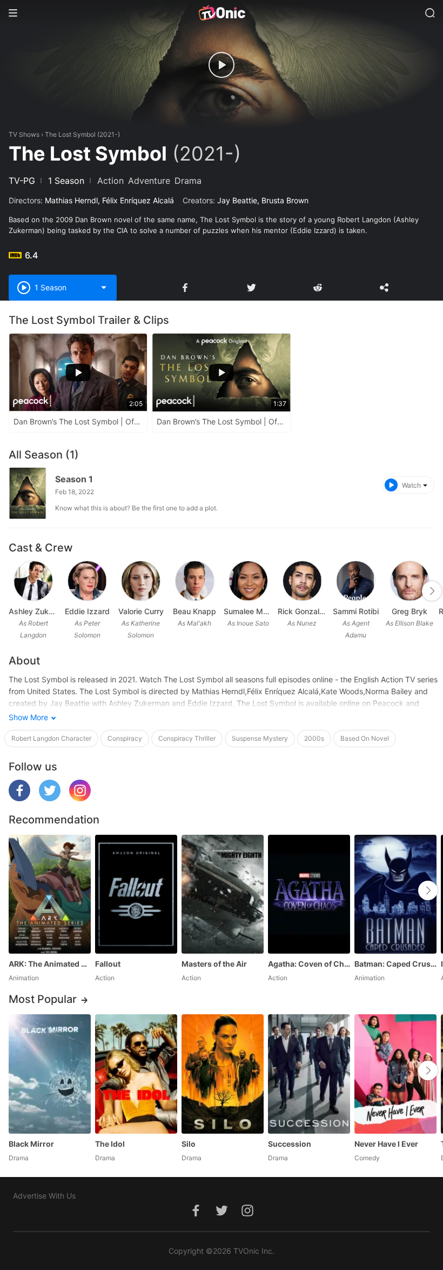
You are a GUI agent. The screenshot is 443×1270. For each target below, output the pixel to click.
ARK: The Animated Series (50, 963)
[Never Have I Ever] (395, 1073)
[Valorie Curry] (140, 581)
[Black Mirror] (50, 1073)
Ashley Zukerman (33, 611)
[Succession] (309, 1073)
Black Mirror (31, 1143)
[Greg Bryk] (409, 581)
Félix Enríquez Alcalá (138, 200)
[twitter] (50, 798)
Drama (188, 180)
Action (110, 180)
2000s (314, 738)
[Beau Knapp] (194, 581)
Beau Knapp (194, 611)
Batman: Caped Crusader (395, 963)
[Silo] (223, 1073)
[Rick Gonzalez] (302, 581)
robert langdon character (51, 738)
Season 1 (74, 479)
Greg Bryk (409, 611)
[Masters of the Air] (223, 894)
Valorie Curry (141, 611)
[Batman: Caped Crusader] (395, 894)
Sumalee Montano (248, 611)
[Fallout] (136, 894)
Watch (411, 485)
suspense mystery (260, 738)
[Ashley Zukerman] (33, 581)
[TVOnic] (221, 13)
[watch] (221, 65)
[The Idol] (136, 1073)
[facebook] (19, 798)
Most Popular (43, 999)
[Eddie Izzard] (87, 581)
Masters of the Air (214, 963)
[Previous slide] (15, 591)
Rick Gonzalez (302, 611)
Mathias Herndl (71, 200)
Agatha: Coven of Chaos (309, 963)
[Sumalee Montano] (248, 581)
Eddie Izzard (87, 611)
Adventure (149, 180)
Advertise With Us (44, 1195)
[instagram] (80, 798)
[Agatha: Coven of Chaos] (309, 894)
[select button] (104, 288)
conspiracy (125, 738)
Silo (189, 1143)
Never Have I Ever (386, 1143)
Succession (289, 1143)
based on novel (364, 738)
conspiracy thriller (187, 738)
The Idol (110, 1143)
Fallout (107, 963)
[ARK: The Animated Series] (50, 894)
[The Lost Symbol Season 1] (27, 493)
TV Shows (24, 134)
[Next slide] (431, 591)
